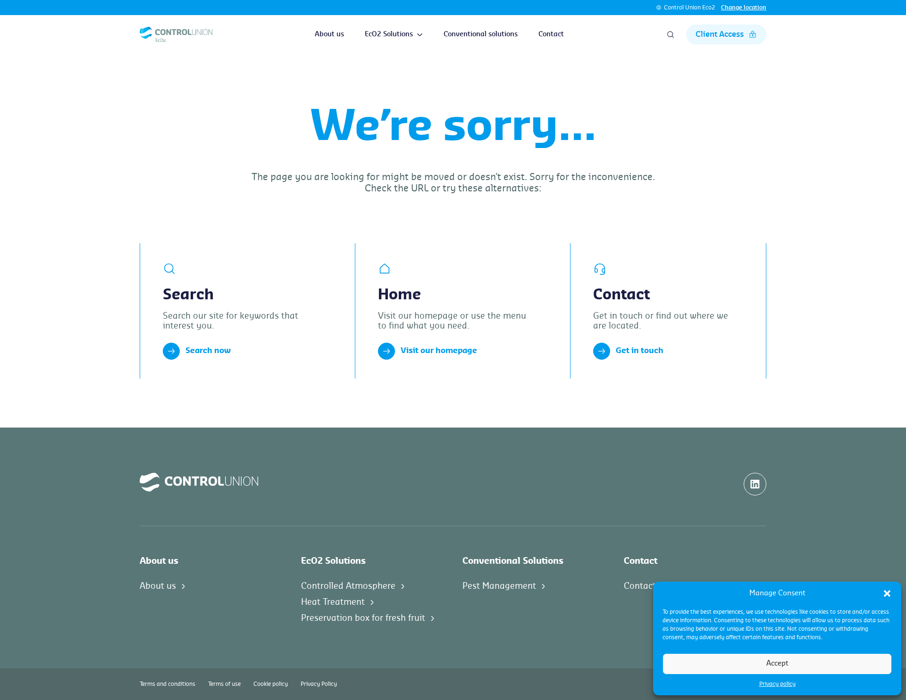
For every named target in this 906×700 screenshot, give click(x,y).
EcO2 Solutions (389, 34)
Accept (777, 663)
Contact (551, 34)
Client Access (720, 34)
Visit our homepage (439, 350)
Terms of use (224, 684)
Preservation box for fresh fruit (363, 618)
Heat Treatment (333, 602)
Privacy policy (777, 684)
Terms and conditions (167, 684)
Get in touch (639, 350)
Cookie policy (270, 684)
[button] (887, 593)
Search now (208, 350)
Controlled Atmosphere (348, 586)
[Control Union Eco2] (176, 34)
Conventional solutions (481, 34)
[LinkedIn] (755, 484)
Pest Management (499, 586)
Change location (743, 7)
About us (329, 34)
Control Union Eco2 (689, 7)
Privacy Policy (319, 684)
